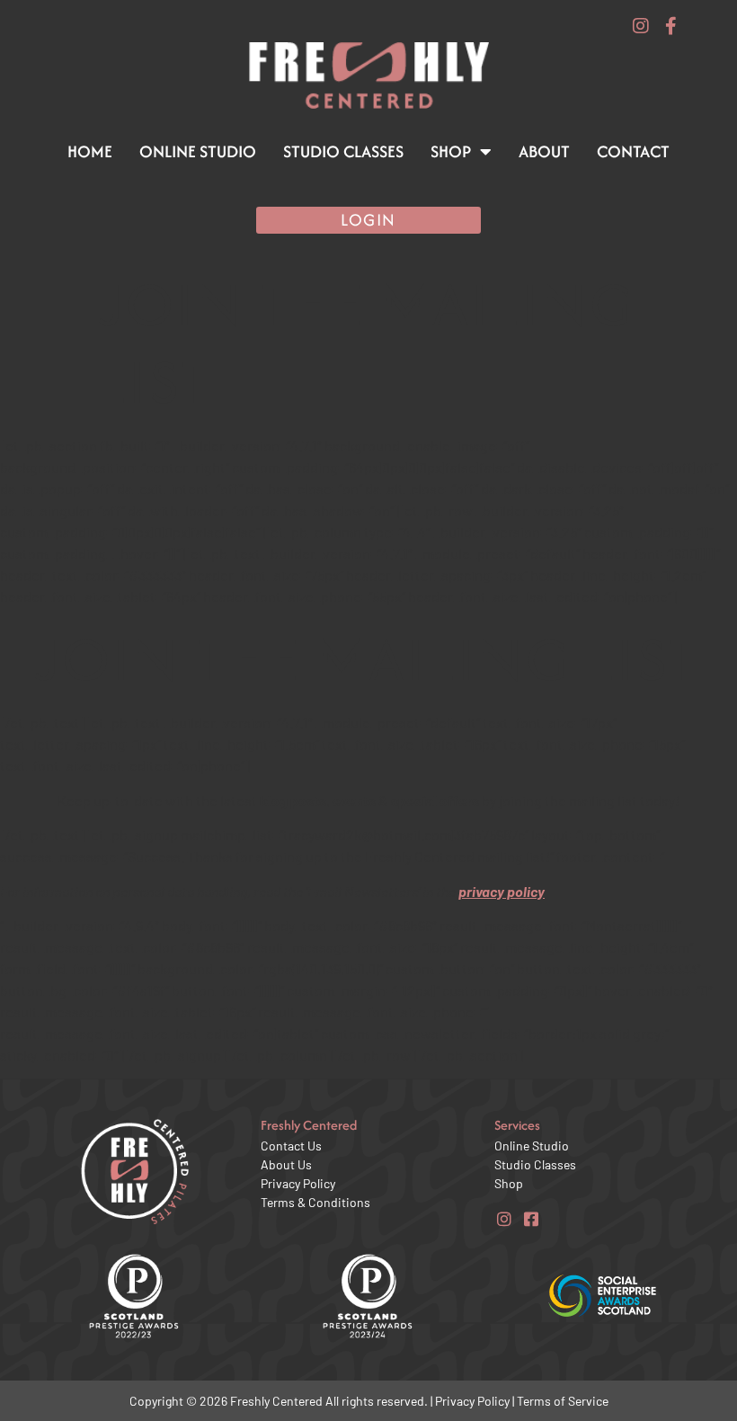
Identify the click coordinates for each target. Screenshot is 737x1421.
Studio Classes (343, 151)
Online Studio (197, 151)
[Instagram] (641, 26)
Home (89, 151)
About (544, 151)
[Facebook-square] (531, 1219)
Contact (633, 151)
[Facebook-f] (671, 26)
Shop (451, 151)
